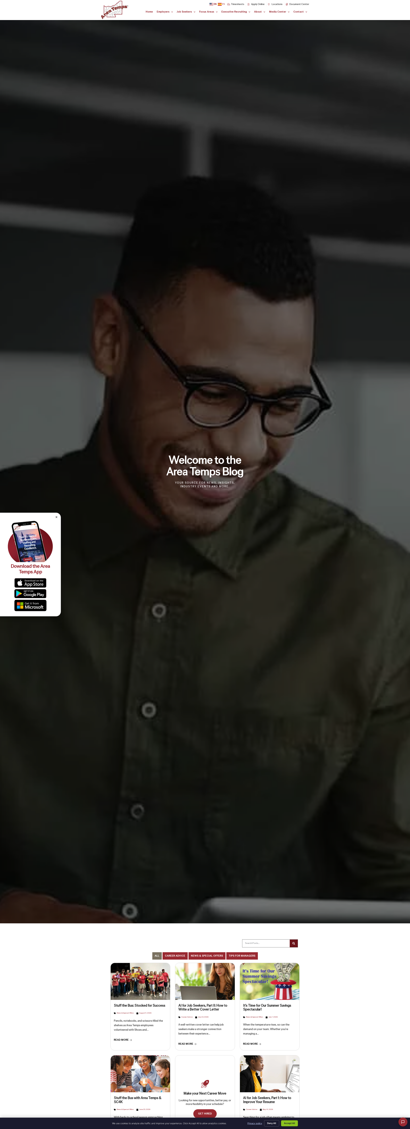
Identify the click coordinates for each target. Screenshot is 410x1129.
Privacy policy (254, 1123)
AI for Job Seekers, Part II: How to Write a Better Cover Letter (202, 1008)
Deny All (271, 1123)
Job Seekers (184, 12)
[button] (56, 517)
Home (149, 12)
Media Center (277, 12)
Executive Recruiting (234, 12)
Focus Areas (206, 12)
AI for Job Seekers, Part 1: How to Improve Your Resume (267, 1100)
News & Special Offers (207, 956)
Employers (163, 12)
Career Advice (175, 956)
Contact (298, 12)
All (157, 956)
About (258, 12)
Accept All (289, 1123)
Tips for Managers (242, 956)
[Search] (294, 943)
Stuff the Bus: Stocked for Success (139, 1006)
